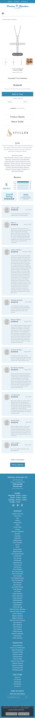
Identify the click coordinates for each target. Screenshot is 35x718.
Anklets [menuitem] (17, 520)
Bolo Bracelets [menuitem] (18, 585)
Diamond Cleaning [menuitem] (17, 663)
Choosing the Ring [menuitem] (17, 652)
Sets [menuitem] (17, 518)
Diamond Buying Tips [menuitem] (17, 650)
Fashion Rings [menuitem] (17, 527)
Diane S (13, 223)
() (30, 182)
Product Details (17, 116)
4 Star (14, 183)
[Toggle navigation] (3, 13)
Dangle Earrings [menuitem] (17, 562)
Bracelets (11, 157)
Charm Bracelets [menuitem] (17, 542)
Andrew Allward (16, 250)
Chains (21, 157)
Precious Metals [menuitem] (17, 659)
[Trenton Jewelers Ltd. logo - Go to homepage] (17, 7)
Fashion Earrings (15, 163)
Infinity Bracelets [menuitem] (17, 600)
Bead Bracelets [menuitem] (17, 605)
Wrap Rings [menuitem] (17, 536)
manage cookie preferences (16, 709)
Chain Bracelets (24, 159)
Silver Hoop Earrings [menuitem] (17, 571)
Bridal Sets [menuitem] (17, 538)
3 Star (14, 185)
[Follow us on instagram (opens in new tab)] (13, 505)
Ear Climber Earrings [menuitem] (17, 587)
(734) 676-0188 (17, 70)
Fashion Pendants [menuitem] (18, 613)
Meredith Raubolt (16, 300)
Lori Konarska (15, 395)
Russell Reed (15, 420)
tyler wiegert (15, 443)
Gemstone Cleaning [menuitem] (17, 665)
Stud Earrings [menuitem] (17, 567)
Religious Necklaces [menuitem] (17, 616)
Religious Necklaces (17, 167)
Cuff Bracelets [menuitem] (17, 556)
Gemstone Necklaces (17, 171)
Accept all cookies (24, 714)
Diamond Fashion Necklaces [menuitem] (17, 609)
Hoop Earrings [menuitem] (18, 565)
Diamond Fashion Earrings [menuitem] (17, 611)
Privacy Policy (24, 707)
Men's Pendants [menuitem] (17, 627)
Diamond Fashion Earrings (18, 165)
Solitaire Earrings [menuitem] (17, 631)
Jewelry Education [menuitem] (17, 645)
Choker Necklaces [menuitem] (17, 638)
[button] (9, 1)
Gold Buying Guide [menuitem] (17, 670)
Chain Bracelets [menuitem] (17, 589)
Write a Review (17, 464)
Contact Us (17, 686)
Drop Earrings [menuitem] (17, 636)
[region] (17, 40)
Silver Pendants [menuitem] (17, 582)
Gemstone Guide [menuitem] (17, 656)
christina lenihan (16, 350)
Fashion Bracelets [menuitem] (17, 593)
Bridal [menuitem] (17, 525)
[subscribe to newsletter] (26, 697)
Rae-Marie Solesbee (17, 368)
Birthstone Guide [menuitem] (17, 654)
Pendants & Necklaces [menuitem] (17, 531)
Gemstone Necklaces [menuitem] (17, 633)
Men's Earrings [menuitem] (17, 629)
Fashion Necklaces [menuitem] (17, 596)
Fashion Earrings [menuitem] (17, 607)
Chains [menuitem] (17, 547)
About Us (17, 677)
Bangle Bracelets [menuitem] (17, 551)
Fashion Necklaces (20, 161)
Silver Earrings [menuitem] (18, 558)
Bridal (6, 157)
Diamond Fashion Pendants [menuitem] (17, 620)
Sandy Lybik (15, 208)
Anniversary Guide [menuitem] (17, 667)
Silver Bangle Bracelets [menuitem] (17, 578)
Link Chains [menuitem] (17, 591)
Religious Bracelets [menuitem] (17, 618)
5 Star (14, 182)
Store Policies (17, 684)
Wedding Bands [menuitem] (17, 540)
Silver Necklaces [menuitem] (17, 569)
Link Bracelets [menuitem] (17, 560)
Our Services (17, 679)
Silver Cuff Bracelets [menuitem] (17, 580)
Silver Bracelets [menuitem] (17, 576)
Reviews (17, 177)
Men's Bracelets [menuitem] (17, 622)
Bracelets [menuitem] (17, 534)
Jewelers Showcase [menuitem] (17, 514)
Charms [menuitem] (17, 545)
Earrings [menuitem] (17, 529)
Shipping (10, 101)
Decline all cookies (11, 714)
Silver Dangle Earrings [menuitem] (17, 553)
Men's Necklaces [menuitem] (17, 624)
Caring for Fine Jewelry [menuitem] (17, 661)
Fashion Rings (16, 159)
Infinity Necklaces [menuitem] (17, 602)
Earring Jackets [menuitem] (17, 549)
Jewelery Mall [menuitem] (17, 522)
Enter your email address (17, 694)
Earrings (16, 157)
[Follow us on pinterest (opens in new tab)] (17, 505)
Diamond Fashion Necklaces (10, 19)
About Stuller (17, 121)
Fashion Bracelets (10, 161)
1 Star (15, 189)
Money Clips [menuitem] (17, 516)
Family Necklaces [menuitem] (17, 598)
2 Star (14, 187)
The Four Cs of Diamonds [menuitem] (17, 647)
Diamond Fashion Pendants (19, 169)
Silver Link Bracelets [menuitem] (17, 573)
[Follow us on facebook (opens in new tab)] (22, 505)
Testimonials (17, 682)
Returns (26, 101)
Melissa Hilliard (16, 319)
